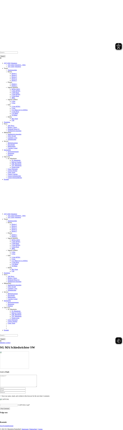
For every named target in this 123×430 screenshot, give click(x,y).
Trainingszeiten (12, 70)
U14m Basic (15, 112)
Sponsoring (7, 150)
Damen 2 (14, 85)
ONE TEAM (12, 136)
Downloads (11, 144)
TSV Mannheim (16, 165)
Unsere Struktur (12, 171)
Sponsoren (11, 153)
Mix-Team (15, 118)
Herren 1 (14, 73)
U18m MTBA (16, 91)
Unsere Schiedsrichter (14, 176)
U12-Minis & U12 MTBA (20, 110)
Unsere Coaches (13, 174)
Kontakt (6, 179)
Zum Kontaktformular (6, 426)
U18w (13, 101)
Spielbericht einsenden (14, 131)
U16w (13, 103)
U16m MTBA (16, 94)
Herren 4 (14, 79)
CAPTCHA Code (23, 405)
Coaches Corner (12, 148)
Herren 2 (14, 75)
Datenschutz (33, 429)
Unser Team (11, 172)
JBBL (13, 98)
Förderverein (15, 167)
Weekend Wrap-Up (13, 129)
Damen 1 (14, 84)
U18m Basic (15, 92)
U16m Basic (15, 96)
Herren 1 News (12, 127)
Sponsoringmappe (13, 151)
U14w (13, 108)
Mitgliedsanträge (13, 143)
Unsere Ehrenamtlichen (15, 177)
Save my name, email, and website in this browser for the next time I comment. (26, 396)
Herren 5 (14, 80)
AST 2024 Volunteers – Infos (17, 65)
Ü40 (13, 120)
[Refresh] (1, 401)
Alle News (11, 125)
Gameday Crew (12, 138)
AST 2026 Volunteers (10, 63)
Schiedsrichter (12, 139)
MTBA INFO (16, 89)
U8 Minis (14, 115)
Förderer (10, 155)
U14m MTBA (16, 106)
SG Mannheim (16, 160)
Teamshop (7, 122)
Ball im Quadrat (16, 162)
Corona (40, 429)
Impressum (25, 429)
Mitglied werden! (5, 343)
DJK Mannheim (16, 164)
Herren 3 (14, 77)
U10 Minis (15, 113)
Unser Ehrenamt (13, 169)
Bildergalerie (11, 146)
